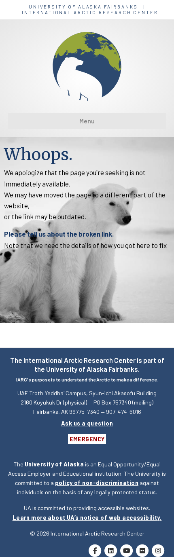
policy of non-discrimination (96, 482)
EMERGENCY (87, 439)
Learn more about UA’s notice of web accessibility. (87, 517)
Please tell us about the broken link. (59, 234)
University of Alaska (54, 464)
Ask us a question (87, 423)
